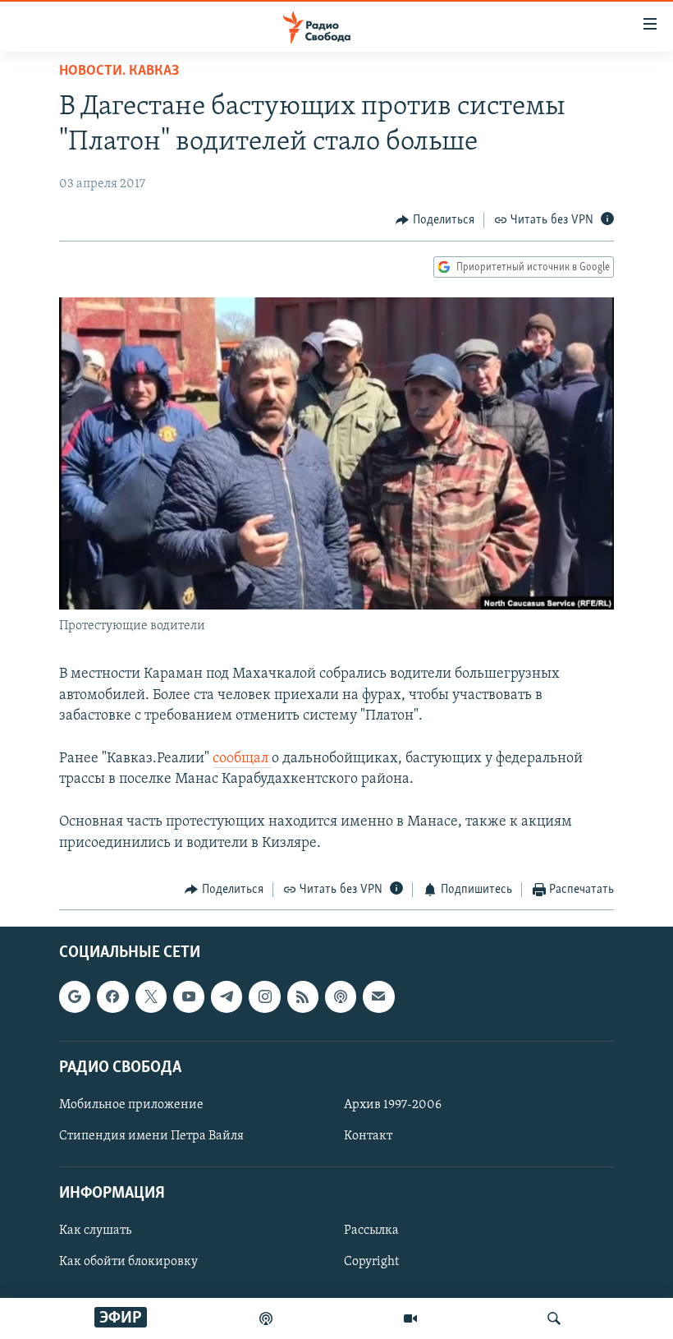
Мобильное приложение (131, 1104)
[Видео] (410, 1318)
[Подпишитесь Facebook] (112, 997)
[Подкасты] (340, 997)
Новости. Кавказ (119, 71)
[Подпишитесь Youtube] (188, 997)
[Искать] (554, 1318)
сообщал (242, 759)
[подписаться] (378, 997)
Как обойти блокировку (128, 1262)
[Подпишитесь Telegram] (226, 997)
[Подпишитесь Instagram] (264, 997)
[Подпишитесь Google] (74, 997)
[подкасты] (266, 1318)
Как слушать (95, 1231)
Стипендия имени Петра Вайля (151, 1136)
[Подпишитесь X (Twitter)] (151, 997)
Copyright (371, 1262)
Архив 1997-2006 (393, 1104)
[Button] (435, 220)
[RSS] (302, 997)
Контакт (368, 1136)
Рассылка (371, 1231)
